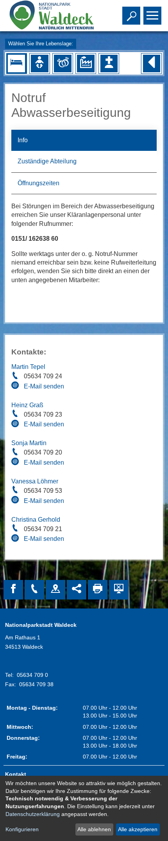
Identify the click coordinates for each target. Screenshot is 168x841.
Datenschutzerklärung (32, 814)
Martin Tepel (28, 366)
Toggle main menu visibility (151, 15)
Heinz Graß (27, 405)
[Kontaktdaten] (34, 589)
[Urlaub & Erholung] (16, 63)
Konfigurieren (22, 829)
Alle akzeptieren (137, 829)
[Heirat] (62, 63)
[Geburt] (39, 63)
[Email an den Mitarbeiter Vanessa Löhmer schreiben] (16, 501)
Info (23, 140)
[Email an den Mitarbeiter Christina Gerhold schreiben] (16, 539)
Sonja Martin (28, 443)
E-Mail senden (44, 386)
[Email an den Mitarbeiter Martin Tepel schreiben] (16, 386)
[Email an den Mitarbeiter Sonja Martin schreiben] (16, 463)
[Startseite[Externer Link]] (50, 15)
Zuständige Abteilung (47, 161)
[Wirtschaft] (85, 63)
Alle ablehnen (94, 829)
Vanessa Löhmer (34, 481)
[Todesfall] (109, 63)
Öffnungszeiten (38, 183)
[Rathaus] (55, 589)
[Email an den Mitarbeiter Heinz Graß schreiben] (16, 425)
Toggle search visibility (130, 15)
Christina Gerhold (35, 519)
